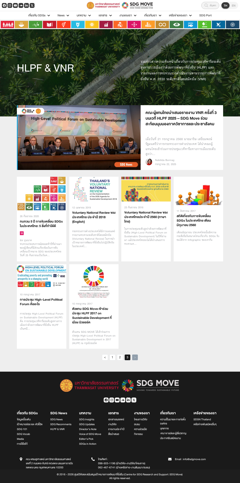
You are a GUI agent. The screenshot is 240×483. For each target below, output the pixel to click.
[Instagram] (10, 5)
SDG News (58, 413)
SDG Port (205, 15)
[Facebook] (4, 5)
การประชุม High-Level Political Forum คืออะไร (41, 302)
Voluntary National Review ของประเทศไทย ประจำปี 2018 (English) (94, 217)
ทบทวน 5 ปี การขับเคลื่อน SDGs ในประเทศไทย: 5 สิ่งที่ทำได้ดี (41, 224)
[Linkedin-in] (26, 5)
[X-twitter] (32, 5)
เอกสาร (103, 15)
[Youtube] (15, 5)
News (61, 15)
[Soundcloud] (21, 5)
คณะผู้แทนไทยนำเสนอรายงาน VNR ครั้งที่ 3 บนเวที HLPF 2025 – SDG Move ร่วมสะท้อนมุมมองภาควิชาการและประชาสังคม (181, 118)
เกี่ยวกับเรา (150, 15)
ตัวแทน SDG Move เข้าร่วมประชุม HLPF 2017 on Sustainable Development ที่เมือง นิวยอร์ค (92, 315)
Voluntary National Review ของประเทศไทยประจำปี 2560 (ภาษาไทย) (146, 217)
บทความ (81, 15)
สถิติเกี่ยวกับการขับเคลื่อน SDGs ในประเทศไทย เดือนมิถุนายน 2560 (194, 220)
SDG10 (22, 233)
